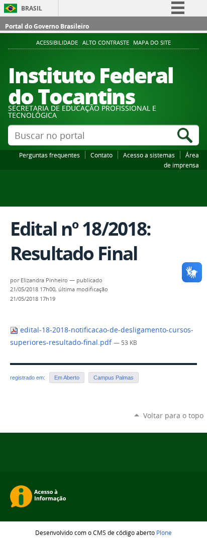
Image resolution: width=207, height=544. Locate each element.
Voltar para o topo (173, 415)
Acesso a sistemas (149, 155)
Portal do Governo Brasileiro (47, 26)
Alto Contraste (105, 42)
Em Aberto (66, 378)
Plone (164, 532)
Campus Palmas (113, 378)
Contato (101, 155)
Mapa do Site (152, 42)
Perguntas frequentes (49, 155)
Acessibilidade (57, 42)
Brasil (31, 8)
